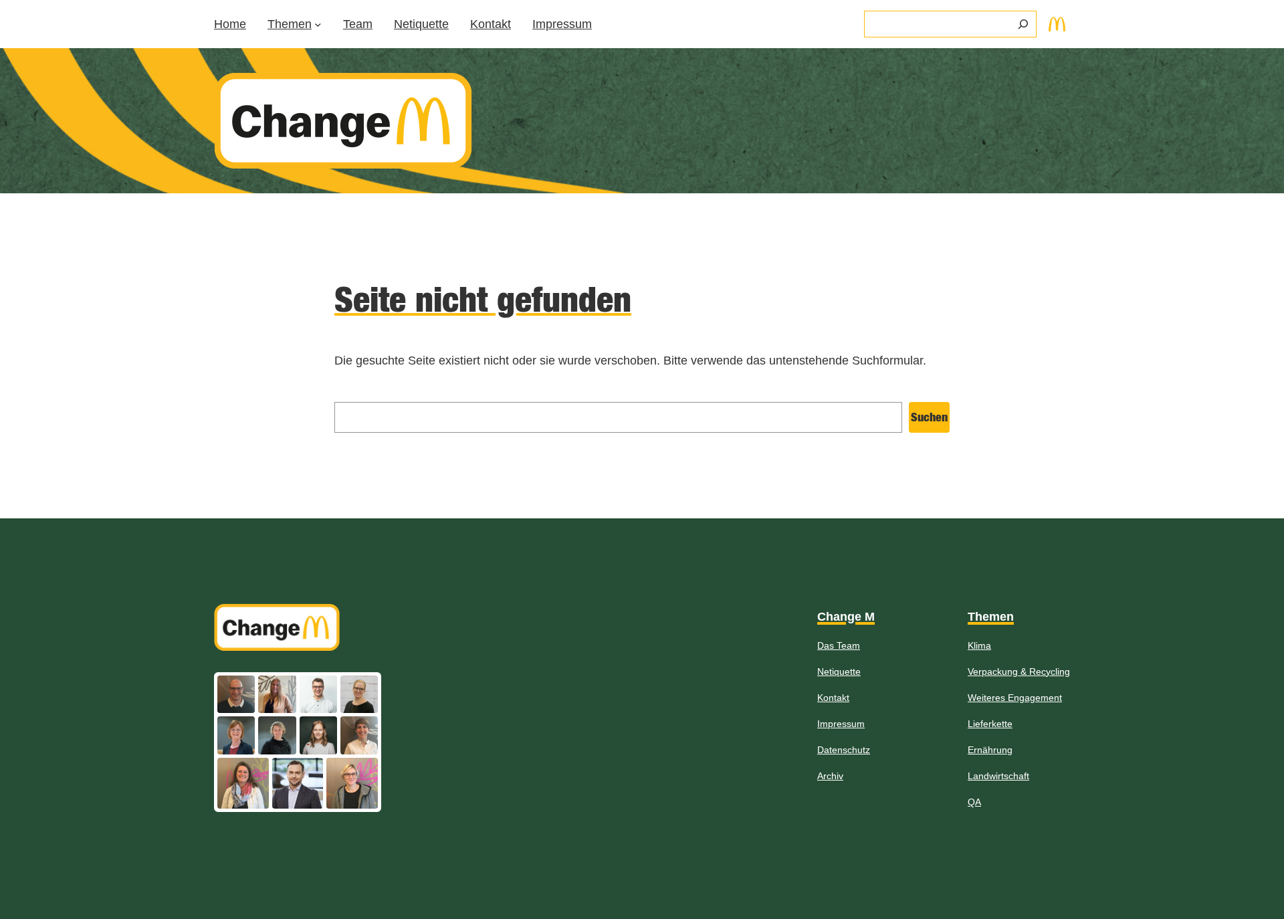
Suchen (929, 417)
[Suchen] (1023, 24)
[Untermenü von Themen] (318, 24)
